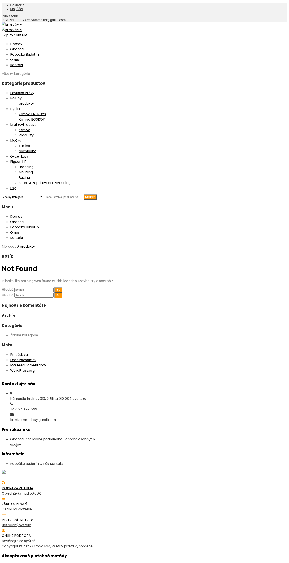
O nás (15, 59)
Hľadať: (8, 289)
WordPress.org (22, 370)
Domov (16, 43)
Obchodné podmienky (43, 439)
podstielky (27, 151)
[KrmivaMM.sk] (12, 24)
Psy (13, 188)
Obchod (17, 49)
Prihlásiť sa (19, 354)
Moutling (26, 172)
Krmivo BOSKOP (32, 119)
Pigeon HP (18, 161)
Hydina (15, 108)
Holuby (16, 98)
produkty (26, 103)
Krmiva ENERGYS (32, 114)
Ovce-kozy (19, 156)
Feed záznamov (23, 360)
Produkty (26, 135)
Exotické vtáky (22, 92)
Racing (24, 177)
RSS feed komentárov (28, 365)
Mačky (15, 140)
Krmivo (24, 129)
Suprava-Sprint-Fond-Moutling (44, 182)
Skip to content (14, 35)
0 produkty (26, 246)
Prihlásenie (10, 16)
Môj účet (16, 9)
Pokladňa (17, 5)
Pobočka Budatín (24, 54)
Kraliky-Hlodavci (23, 124)
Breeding (26, 166)
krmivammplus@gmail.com (33, 419)
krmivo (24, 145)
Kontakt (16, 65)
